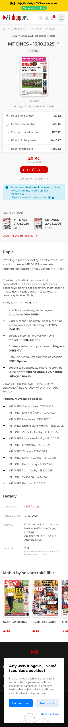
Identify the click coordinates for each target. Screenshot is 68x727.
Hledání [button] (41, 18)
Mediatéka (17, 193)
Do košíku (32, 170)
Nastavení (47, 703)
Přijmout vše (20, 703)
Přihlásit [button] (47, 18)
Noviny (34, 51)
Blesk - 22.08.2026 (44, 622)
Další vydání (13, 213)
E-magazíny (18, 28)
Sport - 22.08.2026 (15, 622)
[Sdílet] (57, 43)
